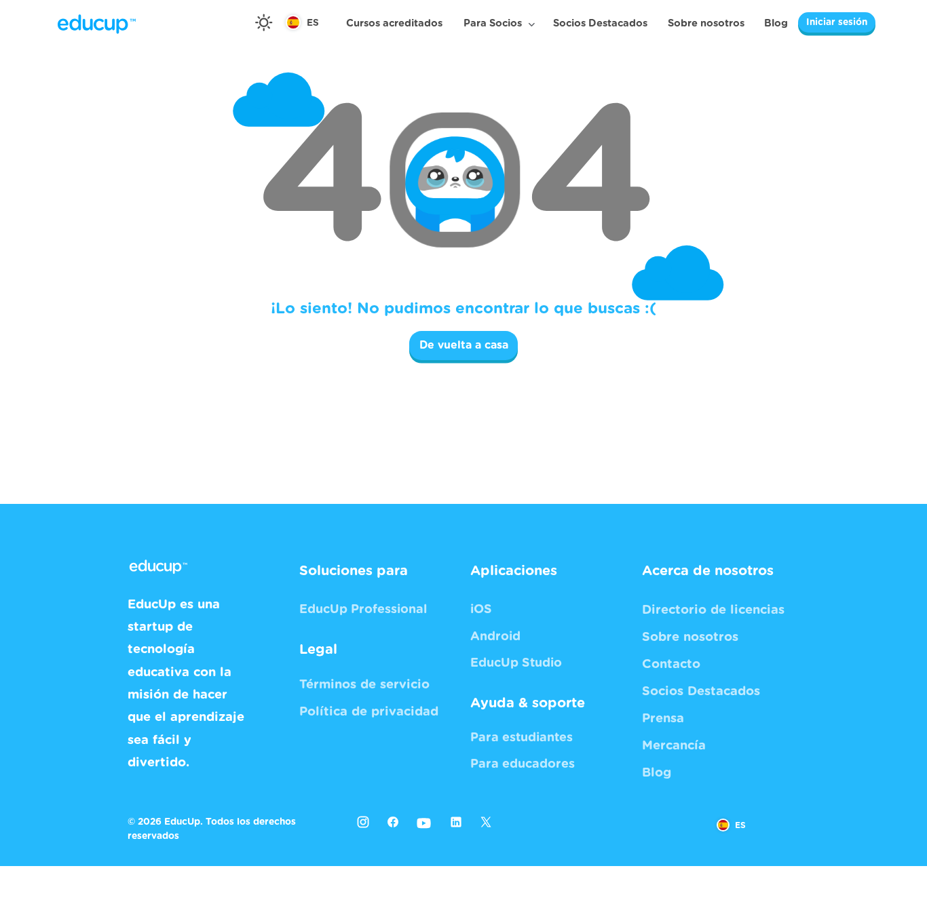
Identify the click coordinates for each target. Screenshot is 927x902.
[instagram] (363, 821)
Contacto (671, 664)
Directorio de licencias (713, 610)
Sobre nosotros (706, 23)
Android (495, 637)
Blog (776, 23)
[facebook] (392, 821)
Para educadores (522, 764)
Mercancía (674, 745)
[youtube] (424, 823)
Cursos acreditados (394, 23)
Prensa (663, 718)
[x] (490, 826)
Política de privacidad (368, 711)
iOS (481, 610)
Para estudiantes (521, 738)
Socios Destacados (600, 23)
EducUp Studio (516, 663)
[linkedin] (456, 821)
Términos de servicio (364, 684)
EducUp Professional (363, 610)
